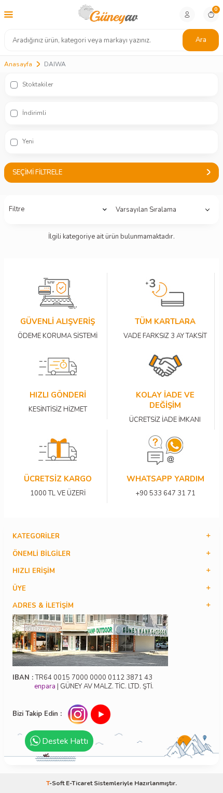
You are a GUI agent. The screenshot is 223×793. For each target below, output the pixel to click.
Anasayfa (18, 64)
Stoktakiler (37, 84)
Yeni (27, 141)
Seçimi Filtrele (37, 172)
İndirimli (33, 113)
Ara (201, 40)
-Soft (56, 783)
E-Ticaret (79, 783)
